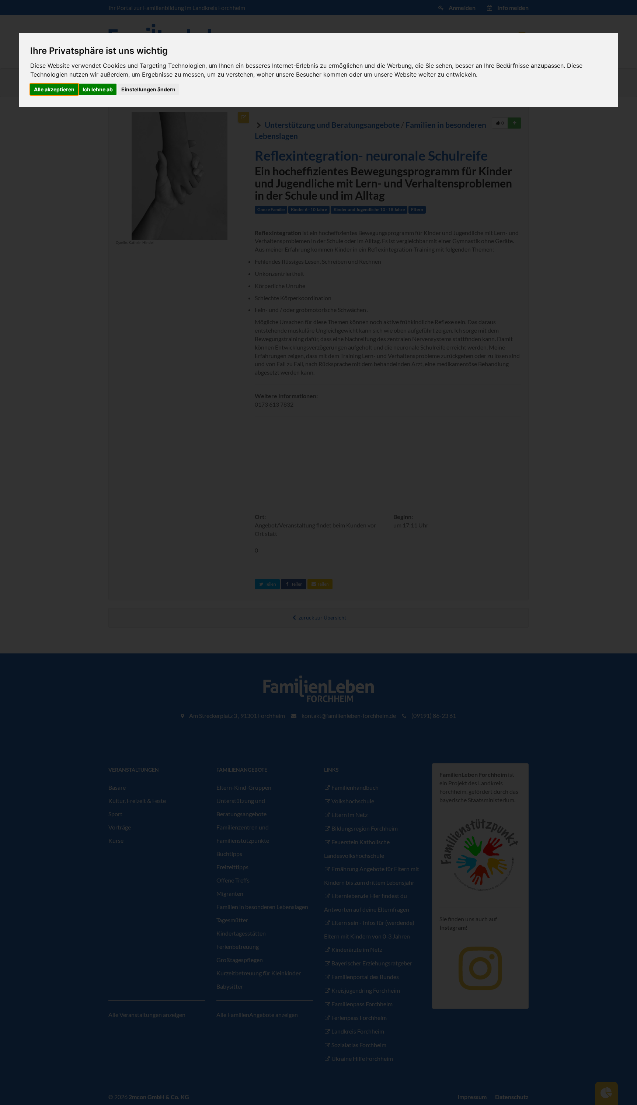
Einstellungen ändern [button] (148, 89)
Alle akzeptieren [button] (54, 89)
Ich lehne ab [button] (98, 89)
